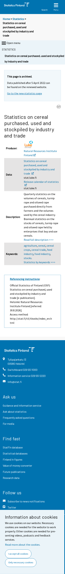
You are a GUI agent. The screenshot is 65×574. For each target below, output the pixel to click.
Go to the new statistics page (24, 93)
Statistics (18, 19)
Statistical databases (15, 453)
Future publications (14, 471)
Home (6, 19)
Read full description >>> (39, 239)
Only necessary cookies (20, 562)
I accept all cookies (18, 553)
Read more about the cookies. (22, 544)
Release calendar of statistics (41, 181)
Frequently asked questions (18, 417)
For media (8, 423)
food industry (42, 254)
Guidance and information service (22, 405)
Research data (11, 477)
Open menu (13, 43)
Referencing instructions (25, 279)
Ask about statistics (15, 411)
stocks (28, 258)
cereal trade (39, 249)
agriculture (30, 245)
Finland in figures (12, 459)
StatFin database (13, 447)
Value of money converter (17, 465)
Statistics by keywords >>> (39, 262)
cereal (41, 245)
